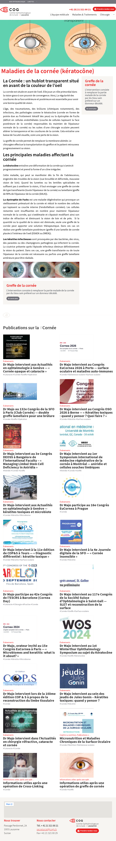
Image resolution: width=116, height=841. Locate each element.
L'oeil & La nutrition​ (68, 735)
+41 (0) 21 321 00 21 (80, 9)
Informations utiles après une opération (20, 779)
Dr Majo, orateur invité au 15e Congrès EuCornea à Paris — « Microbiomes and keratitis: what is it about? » (29, 650)
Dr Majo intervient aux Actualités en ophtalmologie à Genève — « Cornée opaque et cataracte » (27, 367)
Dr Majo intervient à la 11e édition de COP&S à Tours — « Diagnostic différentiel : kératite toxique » (28, 553)
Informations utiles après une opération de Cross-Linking (25, 784)
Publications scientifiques (88, 735)
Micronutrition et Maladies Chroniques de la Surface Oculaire (85, 740)
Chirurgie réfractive (22, 604)
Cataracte (8, 374)
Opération (32, 374)
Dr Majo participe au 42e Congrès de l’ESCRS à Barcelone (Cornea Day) (27, 597)
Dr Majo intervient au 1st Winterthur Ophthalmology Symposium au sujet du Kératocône (86, 649)
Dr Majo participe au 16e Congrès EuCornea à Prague (84, 507)
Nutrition (72, 745)
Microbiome (25, 515)
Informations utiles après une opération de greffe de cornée (82, 784)
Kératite (71, 419)
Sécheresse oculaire (76, 374)
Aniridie (7, 470)
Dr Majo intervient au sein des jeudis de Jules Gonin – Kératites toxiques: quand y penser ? (84, 697)
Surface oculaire (93, 374)
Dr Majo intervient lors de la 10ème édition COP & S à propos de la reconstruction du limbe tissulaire (29, 697)
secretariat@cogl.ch (47, 829)
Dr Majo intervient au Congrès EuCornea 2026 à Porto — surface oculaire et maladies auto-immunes (86, 367)
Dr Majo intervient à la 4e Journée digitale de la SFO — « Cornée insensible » (85, 553)
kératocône (80, 655)
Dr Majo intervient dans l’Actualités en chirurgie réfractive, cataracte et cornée (29, 741)
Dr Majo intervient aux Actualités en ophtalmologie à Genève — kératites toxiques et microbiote (27, 508)
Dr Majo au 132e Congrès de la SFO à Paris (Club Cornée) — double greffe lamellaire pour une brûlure (28, 412)
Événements (8, 361)
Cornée (17, 374)
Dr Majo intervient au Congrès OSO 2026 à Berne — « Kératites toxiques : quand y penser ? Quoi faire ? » (86, 412)
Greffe (24, 374)
